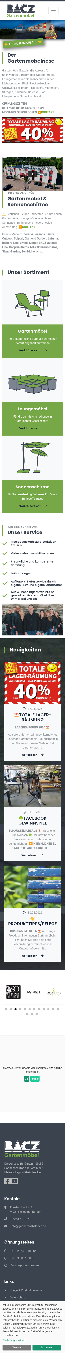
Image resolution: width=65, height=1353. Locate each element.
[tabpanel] (32, 992)
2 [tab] (11, 1010)
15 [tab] (37, 1014)
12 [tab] (58, 1010)
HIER (36, 843)
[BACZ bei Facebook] (7, 1182)
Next (54, 990)
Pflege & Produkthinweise (25, 1290)
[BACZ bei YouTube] (14, 1182)
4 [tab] (21, 1010)
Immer (35, 1078)
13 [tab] (28, 1014)
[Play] (32, 174)
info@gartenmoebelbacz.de (28, 1226)
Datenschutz (17, 1297)
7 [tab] (35, 1010)
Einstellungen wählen (14, 1340)
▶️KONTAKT (46, 112)
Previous (10, 990)
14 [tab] (32, 1014)
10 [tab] (49, 1010)
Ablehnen (17, 1347)
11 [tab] (53, 1010)
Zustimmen (47, 1347)
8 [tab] (39, 1010)
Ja (26, 1078)
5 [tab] (25, 1010)
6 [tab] (30, 1010)
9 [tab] (44, 1010)
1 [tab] (6, 1010)
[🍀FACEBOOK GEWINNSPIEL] (32, 786)
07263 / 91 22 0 (20, 1219)
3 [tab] (16, 1010)
